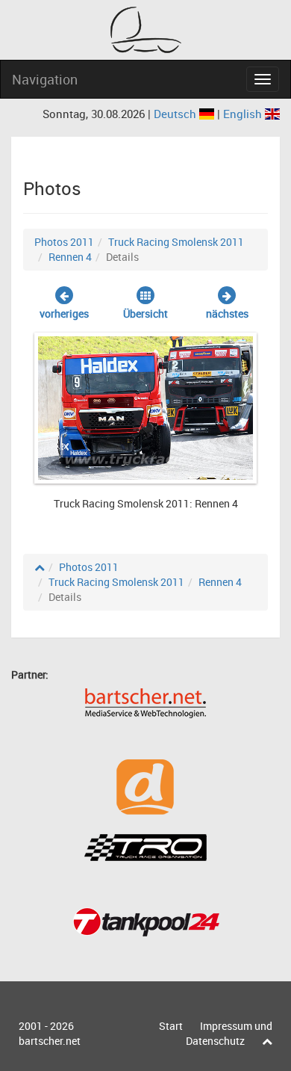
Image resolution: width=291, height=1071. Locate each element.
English (244, 113)
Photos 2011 (64, 242)
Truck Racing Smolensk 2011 (176, 242)
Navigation (45, 79)
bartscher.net (50, 1041)
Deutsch (176, 113)
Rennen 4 (70, 257)
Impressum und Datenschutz (229, 1033)
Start (171, 1026)
